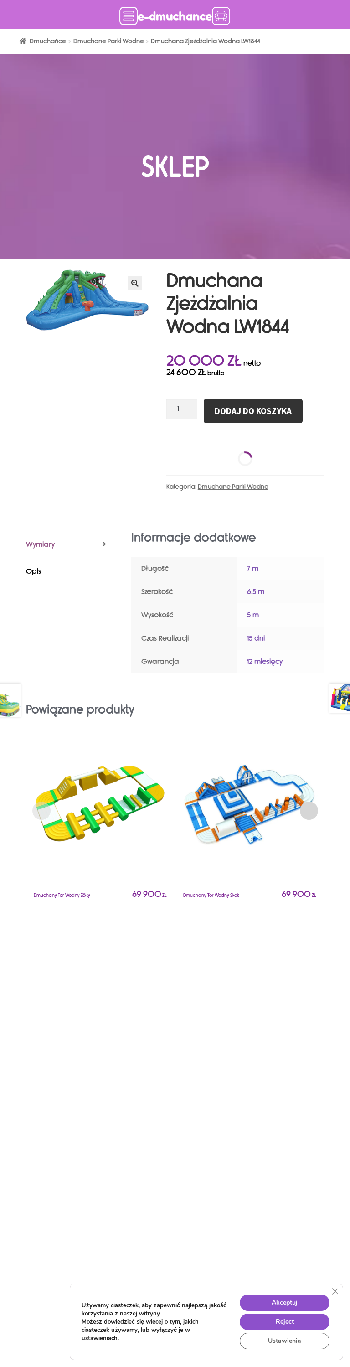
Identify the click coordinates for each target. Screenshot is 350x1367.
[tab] (69, 544)
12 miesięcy (265, 661)
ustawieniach (100, 1338)
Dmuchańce (48, 41)
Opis (33, 571)
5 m (253, 615)
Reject (285, 1321)
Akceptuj (285, 1302)
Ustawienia (284, 1340)
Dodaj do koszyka (253, 410)
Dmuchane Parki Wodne (108, 41)
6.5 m (255, 591)
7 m (252, 568)
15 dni (256, 638)
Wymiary (40, 544)
